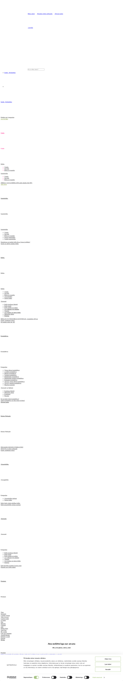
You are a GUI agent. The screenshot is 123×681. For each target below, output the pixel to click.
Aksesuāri (3, 301)
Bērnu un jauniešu (9, 170)
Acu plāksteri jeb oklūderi (11, 309)
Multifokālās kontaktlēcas (11, 376)
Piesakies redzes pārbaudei (45, 14)
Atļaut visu (108, 659)
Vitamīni (6, 311)
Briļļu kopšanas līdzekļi (11, 304)
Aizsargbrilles (8, 296)
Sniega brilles (8, 298)
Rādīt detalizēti (97, 677)
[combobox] (36, 69)
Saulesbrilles (4, 173)
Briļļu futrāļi (7, 306)
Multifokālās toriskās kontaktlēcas (14, 378)
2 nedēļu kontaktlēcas (10, 372)
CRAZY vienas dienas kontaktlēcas (14, 381)
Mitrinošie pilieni (9, 314)
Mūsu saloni (31, 14)
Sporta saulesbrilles (9, 237)
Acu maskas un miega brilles (12, 312)
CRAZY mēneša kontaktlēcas (12, 383)
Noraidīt (107, 669)
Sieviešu (6, 169)
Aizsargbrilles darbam (10, 498)
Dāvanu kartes (58, 14)
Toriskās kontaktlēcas (10, 375)
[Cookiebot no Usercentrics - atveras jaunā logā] (12, 677)
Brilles (2, 164)
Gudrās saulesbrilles (10, 239)
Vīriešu (6, 167)
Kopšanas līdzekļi (9, 391)
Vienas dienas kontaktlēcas (12, 370)
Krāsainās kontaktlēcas (10, 380)
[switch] (53, 677)
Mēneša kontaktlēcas (10, 373)
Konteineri (7, 394)
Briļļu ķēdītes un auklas (11, 307)
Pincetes (6, 396)
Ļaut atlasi (108, 664)
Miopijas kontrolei (9, 385)
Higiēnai (6, 316)
